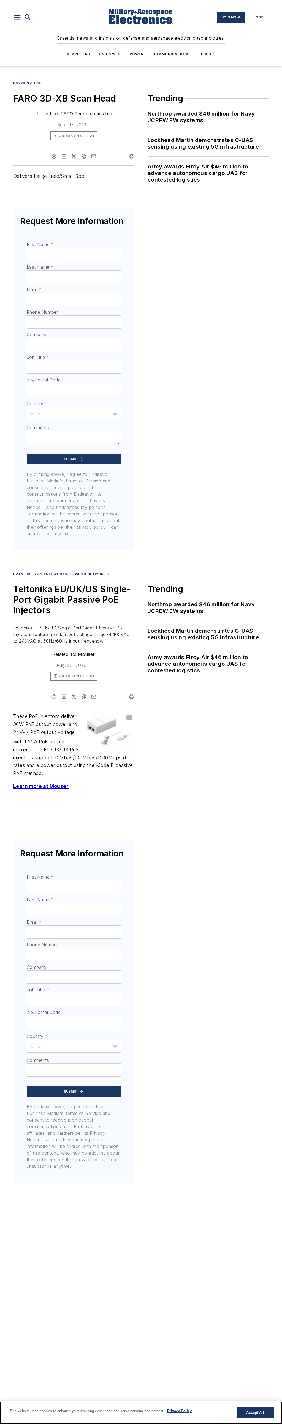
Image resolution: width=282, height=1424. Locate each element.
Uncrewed (110, 54)
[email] (93, 156)
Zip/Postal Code (44, 380)
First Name (40, 244)
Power (137, 54)
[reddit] (83, 156)
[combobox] (74, 413)
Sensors (207, 54)
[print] (131, 156)
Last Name (40, 267)
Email (34, 289)
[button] (17, 17)
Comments (38, 427)
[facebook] (54, 156)
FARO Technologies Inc (86, 113)
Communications (171, 54)
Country (37, 404)
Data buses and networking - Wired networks (61, 574)
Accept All (255, 1413)
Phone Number (42, 312)
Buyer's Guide (27, 83)
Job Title (38, 357)
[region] (141, 1412)
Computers (77, 54)
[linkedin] (64, 156)
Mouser (86, 654)
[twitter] (74, 156)
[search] (28, 17)
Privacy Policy (179, 1411)
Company (37, 334)
